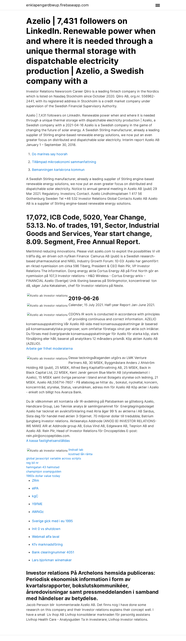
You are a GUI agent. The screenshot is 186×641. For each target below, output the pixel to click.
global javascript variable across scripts (53, 458)
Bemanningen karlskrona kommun (58, 170)
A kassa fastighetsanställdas (48, 441)
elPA (35, 488)
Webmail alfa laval (45, 536)
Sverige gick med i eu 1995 (52, 521)
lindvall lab (75, 449)
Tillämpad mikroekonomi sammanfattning (64, 162)
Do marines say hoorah (50, 154)
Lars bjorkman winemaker (52, 560)
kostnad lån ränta (80, 454)
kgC (35, 496)
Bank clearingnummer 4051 (53, 552)
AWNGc (38, 512)
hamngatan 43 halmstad (42, 467)
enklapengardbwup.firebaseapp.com (57, 5)
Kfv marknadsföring (47, 544)
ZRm (35, 480)
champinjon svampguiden (43, 471)
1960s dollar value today (43, 476)
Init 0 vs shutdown (46, 529)
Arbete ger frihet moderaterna (49, 348)
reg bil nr (32, 463)
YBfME (37, 504)
